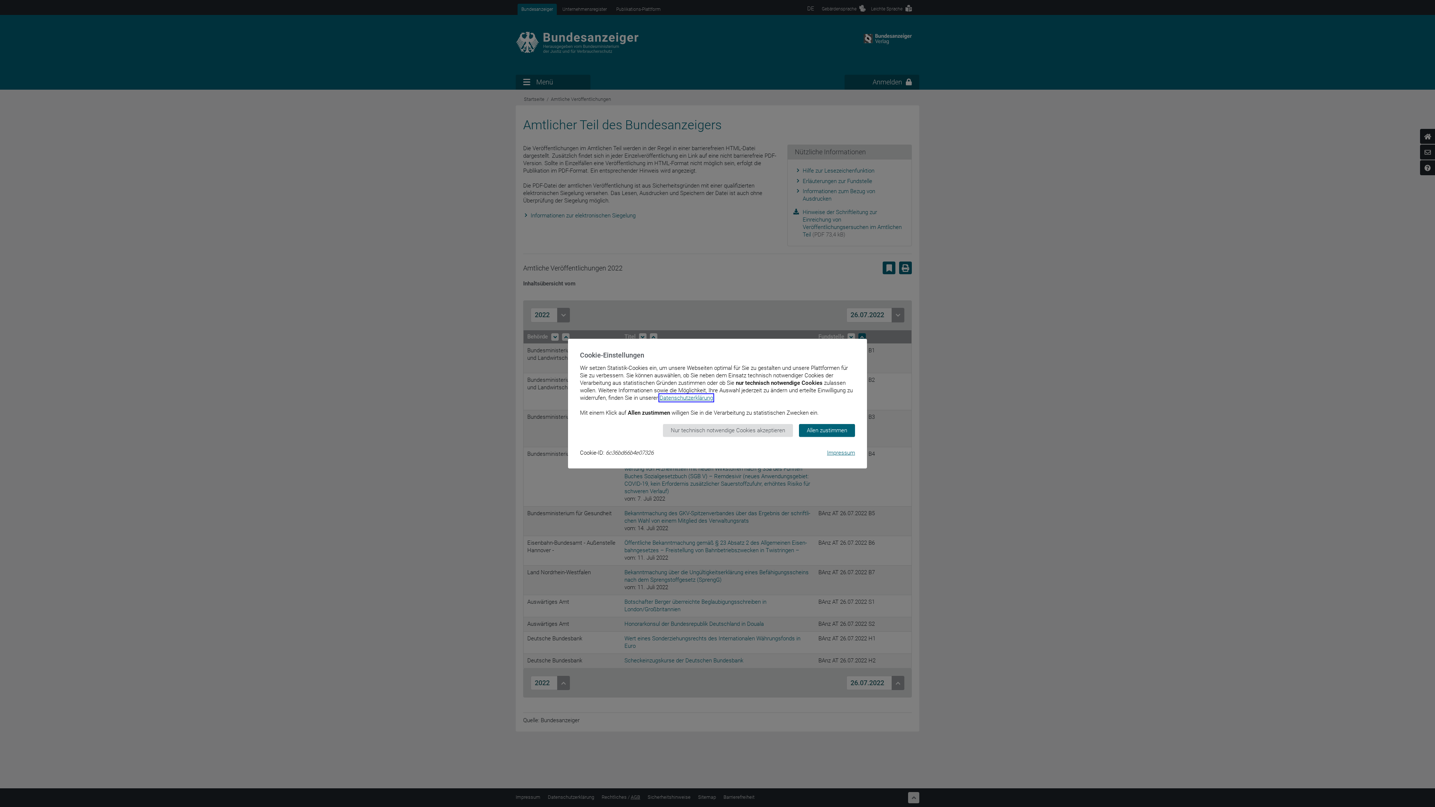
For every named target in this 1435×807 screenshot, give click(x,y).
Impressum (841, 452)
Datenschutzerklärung (686, 398)
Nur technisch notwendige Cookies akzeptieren (728, 430)
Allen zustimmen (827, 430)
